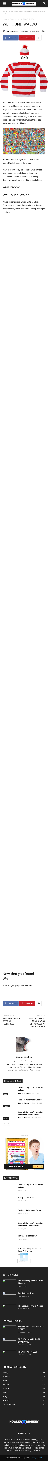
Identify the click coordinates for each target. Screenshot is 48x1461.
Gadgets (6, 1106)
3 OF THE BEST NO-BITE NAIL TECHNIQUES (11, 1021)
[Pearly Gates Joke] (9, 1200)
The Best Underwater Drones (30, 1100)
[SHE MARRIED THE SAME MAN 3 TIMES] (9, 1330)
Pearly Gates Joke (25, 1198)
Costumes (13, 19)
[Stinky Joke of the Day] (9, 1239)
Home (5, 19)
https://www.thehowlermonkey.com (24, 1061)
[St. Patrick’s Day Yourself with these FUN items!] (9, 1251)
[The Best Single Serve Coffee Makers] (9, 1090)
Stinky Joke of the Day (27, 1236)
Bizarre (5, 1118)
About (40, 1458)
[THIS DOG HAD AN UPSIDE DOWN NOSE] (9, 1342)
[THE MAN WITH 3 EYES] (9, 1355)
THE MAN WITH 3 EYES (27, 1352)
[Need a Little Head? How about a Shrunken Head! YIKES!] (9, 1115)
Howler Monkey (14, 31)
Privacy (33, 1458)
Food (5, 1094)
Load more (23, 1261)
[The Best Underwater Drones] (9, 1103)
